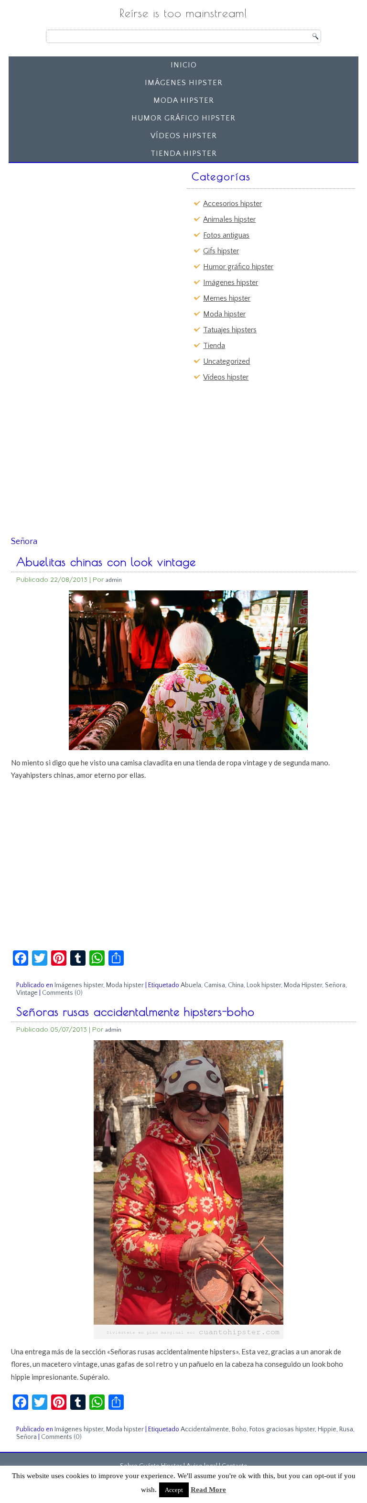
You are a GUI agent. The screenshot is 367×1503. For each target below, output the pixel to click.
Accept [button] (174, 1489)
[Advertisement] (86, 226)
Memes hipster (226, 298)
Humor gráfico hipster (183, 118)
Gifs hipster (221, 251)
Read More (208, 1489)
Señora (335, 985)
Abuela (191, 985)
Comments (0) (62, 993)
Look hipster (264, 985)
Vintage (27, 993)
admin (114, 579)
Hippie (327, 1429)
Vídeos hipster (184, 135)
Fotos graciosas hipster (282, 1429)
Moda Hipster (303, 985)
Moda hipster (183, 100)
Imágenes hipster (184, 82)
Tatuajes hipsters (230, 330)
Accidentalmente (205, 1429)
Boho (239, 1429)
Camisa (214, 985)
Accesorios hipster (232, 203)
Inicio (184, 65)
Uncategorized (226, 361)
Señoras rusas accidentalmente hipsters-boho (135, 1011)
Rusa (346, 1429)
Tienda (214, 345)
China (236, 985)
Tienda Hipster (184, 153)
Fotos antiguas (226, 235)
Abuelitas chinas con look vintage (106, 561)
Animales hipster (229, 219)
